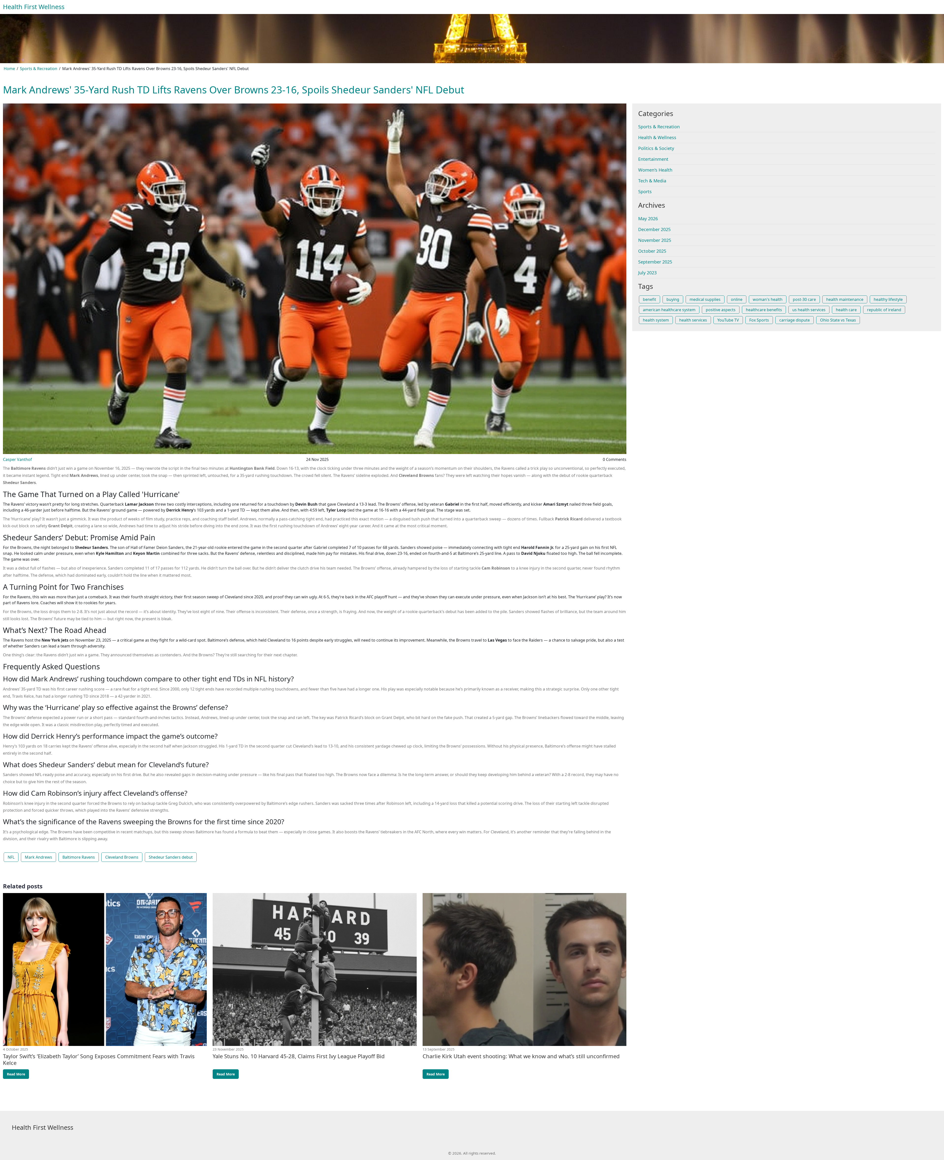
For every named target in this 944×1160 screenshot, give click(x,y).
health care (846, 309)
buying (672, 299)
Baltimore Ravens (78, 857)
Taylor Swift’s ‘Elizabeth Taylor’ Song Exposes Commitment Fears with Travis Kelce (99, 1059)
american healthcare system (669, 309)
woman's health (767, 299)
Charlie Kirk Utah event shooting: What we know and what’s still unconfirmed (521, 1056)
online (736, 299)
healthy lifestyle (888, 299)
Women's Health (655, 170)
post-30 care (804, 299)
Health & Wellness (657, 137)
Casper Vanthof (17, 459)
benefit (649, 299)
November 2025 (654, 240)
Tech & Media (652, 181)
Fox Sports (759, 320)
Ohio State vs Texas (838, 320)
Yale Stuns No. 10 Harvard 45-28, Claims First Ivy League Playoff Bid (299, 1056)
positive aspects (721, 309)
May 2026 (648, 218)
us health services (809, 309)
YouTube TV (728, 320)
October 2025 (652, 251)
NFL (11, 857)
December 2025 (654, 229)
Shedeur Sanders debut (171, 857)
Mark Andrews (38, 857)
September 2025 (655, 262)
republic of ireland (884, 309)
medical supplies (705, 299)
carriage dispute (794, 320)
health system (656, 320)
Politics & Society (656, 148)
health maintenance (844, 299)
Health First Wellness (33, 6)
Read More (16, 1074)
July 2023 (647, 273)
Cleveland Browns (121, 857)
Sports (645, 191)
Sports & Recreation (38, 68)
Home (9, 68)
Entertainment (653, 159)
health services (693, 320)
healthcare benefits (764, 309)
